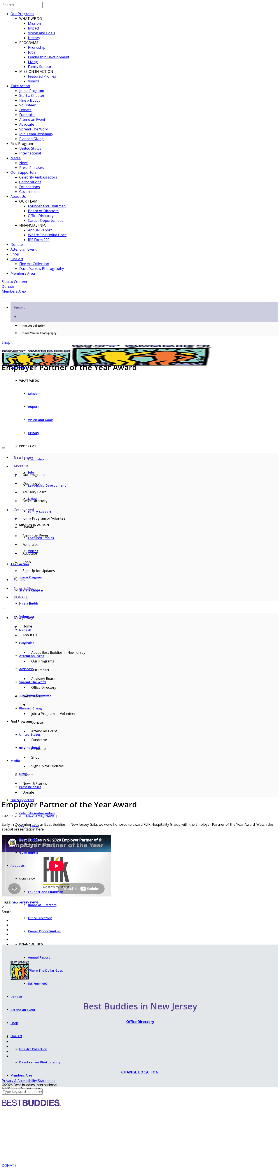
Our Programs (22, 13)
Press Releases (31, 167)
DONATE (9, 1165)
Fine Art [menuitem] (19, 312)
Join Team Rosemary (36, 134)
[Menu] (3, 297)
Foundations (29, 186)
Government (29, 191)
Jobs (31, 52)
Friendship (36, 47)
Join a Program (31, 90)
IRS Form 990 (38, 239)
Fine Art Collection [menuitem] (34, 326)
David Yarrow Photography (41, 268)
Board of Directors (43, 210)
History (34, 37)
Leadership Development (48, 57)
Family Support (40, 66)
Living (33, 61)
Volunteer (27, 105)
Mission (34, 23)
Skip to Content (14, 281)
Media (15, 158)
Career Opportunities (45, 220)
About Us (18, 196)
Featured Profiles (42, 76)
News (23, 162)
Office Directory (41, 215)
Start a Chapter (31, 95)
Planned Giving (31, 138)
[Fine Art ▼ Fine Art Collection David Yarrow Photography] (140, 296)
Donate (25, 109)
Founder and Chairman (47, 206)
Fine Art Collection (34, 263)
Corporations (30, 182)
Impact (33, 28)
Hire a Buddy (29, 100)
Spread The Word (33, 129)
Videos (33, 81)
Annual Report (40, 230)
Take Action (20, 85)
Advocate (26, 124)
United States (30, 148)
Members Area (22, 273)
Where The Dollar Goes (47, 234)
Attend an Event (32, 119)
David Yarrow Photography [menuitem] (39, 333)
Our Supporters (23, 172)
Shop (14, 254)
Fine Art (16, 259)
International (30, 153)
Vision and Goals (41, 33)
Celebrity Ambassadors (38, 177)
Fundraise (27, 114)
